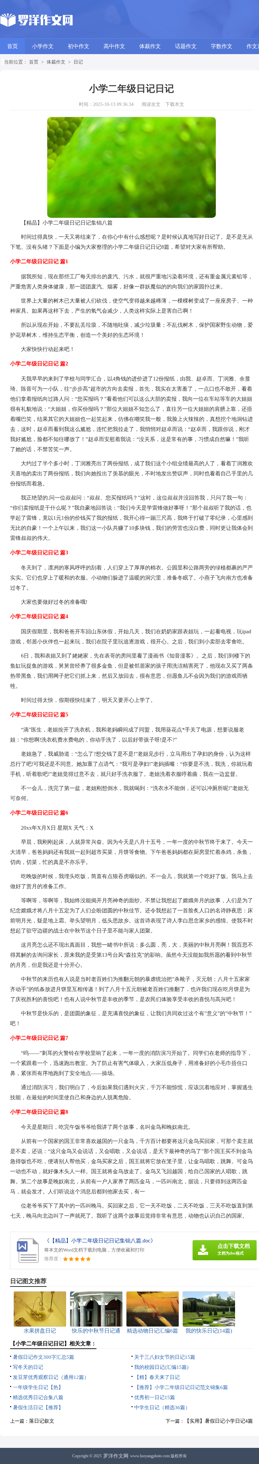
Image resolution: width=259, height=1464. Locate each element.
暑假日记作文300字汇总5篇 (43, 1357)
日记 (78, 62)
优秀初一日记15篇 (154, 1397)
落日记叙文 (41, 1421)
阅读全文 (151, 104)
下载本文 (174, 104)
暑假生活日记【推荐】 (38, 1407)
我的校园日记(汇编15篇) (161, 1367)
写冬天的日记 (28, 1367)
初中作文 (78, 46)
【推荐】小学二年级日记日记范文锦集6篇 (181, 1387)
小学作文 (43, 46)
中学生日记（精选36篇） (162, 1407)
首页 (12, 46)
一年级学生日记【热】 (38, 1387)
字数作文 (221, 46)
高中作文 (114, 46)
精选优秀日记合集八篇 (38, 1397)
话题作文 (186, 46)
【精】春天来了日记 (157, 1377)
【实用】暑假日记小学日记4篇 (218, 1421)
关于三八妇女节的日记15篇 (164, 1357)
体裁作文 (150, 46)
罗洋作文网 (115, 1456)
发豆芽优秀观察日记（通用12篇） (51, 1377)
